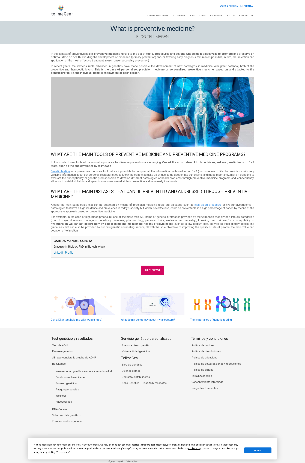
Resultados (198, 15)
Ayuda (231, 15)
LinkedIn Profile (63, 252)
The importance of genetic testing (211, 319)
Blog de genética (132, 364)
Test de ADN (60, 345)
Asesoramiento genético (136, 345)
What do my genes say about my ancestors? (148, 319)
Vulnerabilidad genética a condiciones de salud (84, 371)
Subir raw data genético (66, 415)
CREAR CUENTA (229, 6)
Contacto (246, 15)
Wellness (61, 395)
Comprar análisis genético (67, 421)
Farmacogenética (66, 383)
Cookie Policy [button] (194, 448)
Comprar (179, 15)
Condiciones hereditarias (70, 377)
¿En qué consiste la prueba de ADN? (74, 357)
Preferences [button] (63, 452)
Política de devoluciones (206, 351)
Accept (258, 450)
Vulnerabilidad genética (136, 351)
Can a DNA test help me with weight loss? (77, 319)
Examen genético (62, 351)
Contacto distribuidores (136, 377)
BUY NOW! (152, 270)
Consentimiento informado (207, 382)
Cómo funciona (158, 15)
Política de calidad (202, 369)
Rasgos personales (67, 389)
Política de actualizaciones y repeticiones (216, 363)
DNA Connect (60, 409)
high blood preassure (208, 204)
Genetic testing (60, 171)
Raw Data (216, 15)
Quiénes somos (131, 370)
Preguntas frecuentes (205, 388)
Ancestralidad (64, 401)
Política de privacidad (204, 357)
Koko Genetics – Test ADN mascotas (144, 383)
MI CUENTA (246, 6)
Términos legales (202, 376)
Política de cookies (203, 345)
